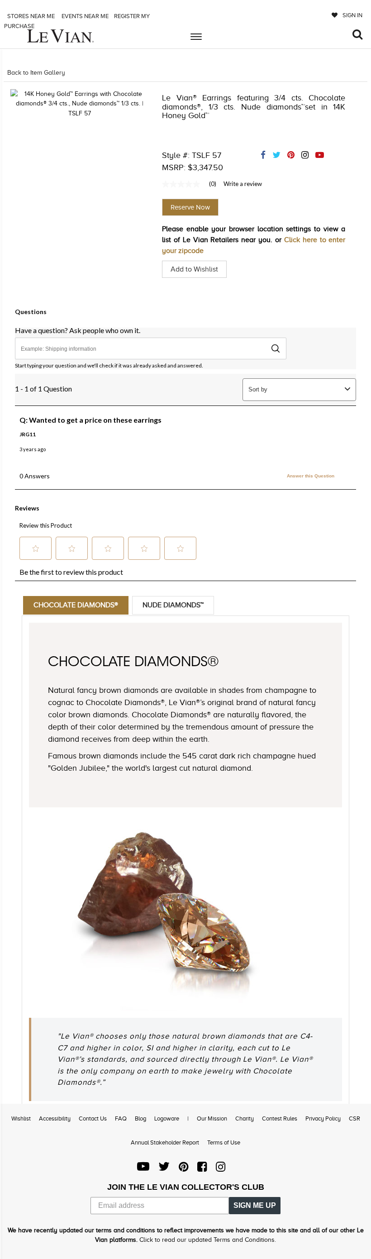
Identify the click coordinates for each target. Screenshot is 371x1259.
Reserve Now (190, 207)
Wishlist (21, 1118)
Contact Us (93, 1118)
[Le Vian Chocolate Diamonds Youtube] (143, 1168)
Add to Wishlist (194, 269)
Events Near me (84, 16)
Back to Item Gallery (36, 72)
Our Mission (212, 1118)
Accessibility (55, 1118)
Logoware (166, 1118)
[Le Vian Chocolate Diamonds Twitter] (164, 1168)
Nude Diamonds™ (173, 605)
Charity (244, 1118)
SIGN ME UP (254, 1205)
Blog (140, 1118)
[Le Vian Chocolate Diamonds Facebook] (202, 1168)
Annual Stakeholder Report (165, 1142)
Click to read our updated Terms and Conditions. (207, 1239)
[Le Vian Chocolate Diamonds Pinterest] (183, 1168)
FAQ (121, 1118)
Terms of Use (223, 1142)
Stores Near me (30, 16)
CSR (354, 1118)
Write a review (243, 183)
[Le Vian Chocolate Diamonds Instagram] (220, 1168)
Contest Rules (279, 1118)
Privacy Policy (323, 1118)
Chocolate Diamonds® (75, 605)
